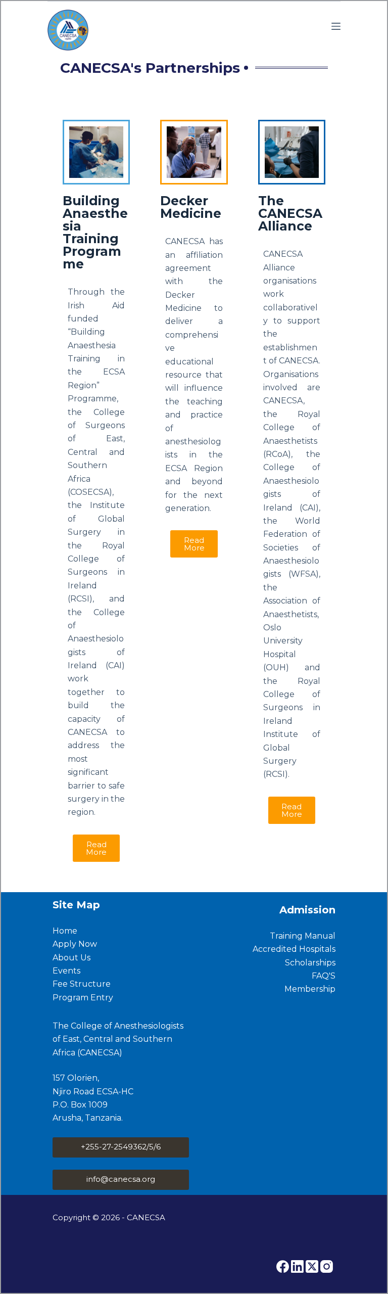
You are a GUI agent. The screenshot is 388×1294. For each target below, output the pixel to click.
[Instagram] (326, 1266)
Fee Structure (82, 984)
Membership (309, 989)
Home (65, 931)
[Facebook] (282, 1266)
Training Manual (302, 936)
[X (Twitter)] (312, 1266)
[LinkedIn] (297, 1266)
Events (66, 971)
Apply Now (75, 944)
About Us (71, 957)
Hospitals (317, 949)
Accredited (276, 949)
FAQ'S (323, 976)
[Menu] (336, 26)
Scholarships (310, 962)
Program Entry (83, 997)
